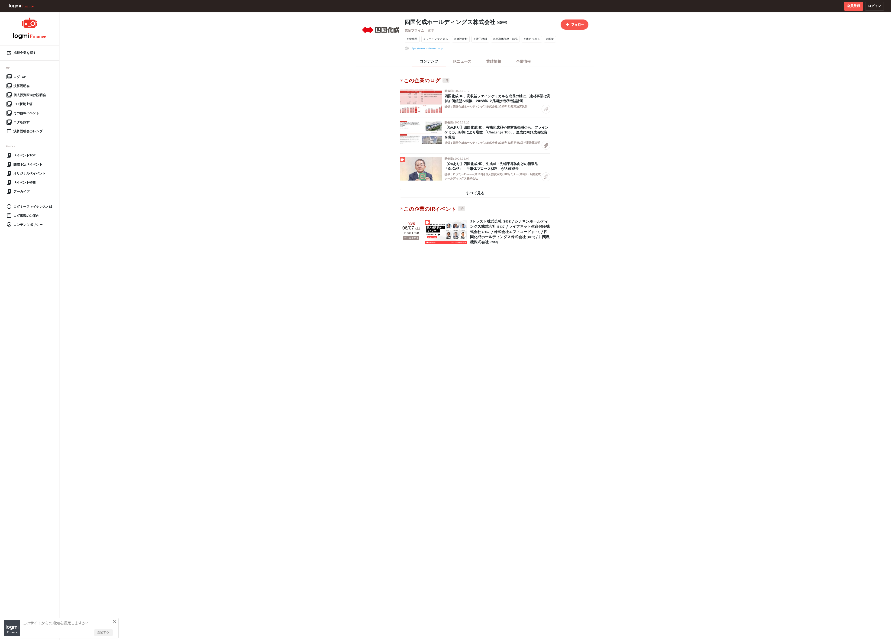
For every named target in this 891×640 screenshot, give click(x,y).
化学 (431, 30)
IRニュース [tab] (462, 61)
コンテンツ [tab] (429, 61)
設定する (103, 632)
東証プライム (414, 30)
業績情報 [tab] (493, 61)
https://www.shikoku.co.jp (426, 48)
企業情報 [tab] (523, 61)
